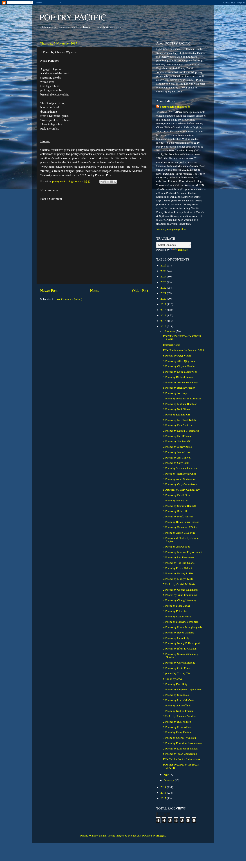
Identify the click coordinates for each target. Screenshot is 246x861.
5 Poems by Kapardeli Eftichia (180, 527)
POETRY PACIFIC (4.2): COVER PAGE (182, 337)
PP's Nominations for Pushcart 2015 (183, 350)
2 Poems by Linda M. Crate (178, 700)
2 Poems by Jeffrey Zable (177, 446)
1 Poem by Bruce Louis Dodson (181, 522)
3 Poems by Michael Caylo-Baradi (182, 552)
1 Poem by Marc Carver (176, 605)
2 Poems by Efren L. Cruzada (179, 648)
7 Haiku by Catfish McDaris (179, 584)
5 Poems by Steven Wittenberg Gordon (180, 655)
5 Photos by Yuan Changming (180, 595)
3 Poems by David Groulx (178, 495)
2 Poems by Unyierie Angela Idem (182, 689)
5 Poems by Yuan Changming (180, 753)
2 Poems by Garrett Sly (176, 638)
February (169, 780)
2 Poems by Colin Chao (176, 668)
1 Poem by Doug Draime (177, 732)
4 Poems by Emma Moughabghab (182, 627)
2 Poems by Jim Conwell (177, 457)
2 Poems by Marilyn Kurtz (178, 578)
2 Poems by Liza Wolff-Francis (180, 748)
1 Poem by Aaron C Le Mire (179, 532)
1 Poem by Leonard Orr (176, 414)
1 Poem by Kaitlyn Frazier (178, 711)
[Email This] (101, 182)
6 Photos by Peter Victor (177, 355)
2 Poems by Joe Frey (175, 393)
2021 (163, 293)
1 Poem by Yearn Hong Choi (179, 473)
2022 (163, 287)
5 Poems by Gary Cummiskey (180, 484)
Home (95, 290)
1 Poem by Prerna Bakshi (177, 568)
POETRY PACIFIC (72, 17)
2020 (163, 298)
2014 (163, 787)
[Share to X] (108, 182)
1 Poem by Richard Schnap (178, 377)
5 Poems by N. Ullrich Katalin (180, 420)
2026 (163, 265)
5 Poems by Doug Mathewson (180, 371)
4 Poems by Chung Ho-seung (179, 600)
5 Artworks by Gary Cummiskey (181, 489)
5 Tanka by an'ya (172, 678)
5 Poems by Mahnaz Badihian (180, 404)
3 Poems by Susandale (176, 695)
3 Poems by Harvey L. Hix (178, 573)
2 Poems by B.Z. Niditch (177, 721)
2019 (163, 304)
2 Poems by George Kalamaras (180, 589)
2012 (163, 798)
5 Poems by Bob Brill (175, 511)
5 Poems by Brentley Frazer (179, 387)
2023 (163, 282)
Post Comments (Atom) (69, 299)
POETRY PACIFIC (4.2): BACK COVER (181, 766)
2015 (163, 326)
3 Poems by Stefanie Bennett (179, 506)
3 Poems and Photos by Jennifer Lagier (181, 539)
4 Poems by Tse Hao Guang (179, 562)
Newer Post (48, 290)
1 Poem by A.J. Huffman (177, 705)
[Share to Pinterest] (115, 182)
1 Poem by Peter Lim (175, 611)
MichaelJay (134, 835)
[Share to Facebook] (111, 182)
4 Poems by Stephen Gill (177, 441)
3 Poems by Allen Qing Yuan (179, 361)
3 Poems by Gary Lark (176, 462)
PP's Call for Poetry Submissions (181, 759)
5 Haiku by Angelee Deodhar (179, 716)
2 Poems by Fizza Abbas (177, 727)
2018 (163, 310)
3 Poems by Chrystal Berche (179, 366)
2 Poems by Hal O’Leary (177, 436)
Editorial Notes (171, 344)
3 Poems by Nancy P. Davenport (181, 643)
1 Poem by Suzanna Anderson (180, 468)
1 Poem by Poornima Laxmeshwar (182, 743)
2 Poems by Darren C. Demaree (181, 430)
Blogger (160, 835)
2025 (163, 271)
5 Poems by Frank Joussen (178, 516)
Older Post (140, 290)
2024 (163, 276)
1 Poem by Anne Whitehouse (179, 479)
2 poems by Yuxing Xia (176, 673)
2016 (163, 320)
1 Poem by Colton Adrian (177, 616)
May (167, 774)
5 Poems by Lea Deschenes (178, 557)
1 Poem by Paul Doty (175, 684)
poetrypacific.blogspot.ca (175, 106)
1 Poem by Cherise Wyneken (179, 737)
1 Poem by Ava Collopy (176, 546)
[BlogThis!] (104, 182)
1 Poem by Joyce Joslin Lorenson (182, 398)
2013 (163, 792)
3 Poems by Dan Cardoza (177, 425)
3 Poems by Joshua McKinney (180, 382)
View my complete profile (171, 229)
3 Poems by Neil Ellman (177, 409)
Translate (183, 249)
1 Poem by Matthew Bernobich (180, 621)
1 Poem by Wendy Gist (176, 500)
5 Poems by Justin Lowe (177, 452)
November (170, 331)
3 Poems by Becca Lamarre (178, 632)
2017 (163, 315)
